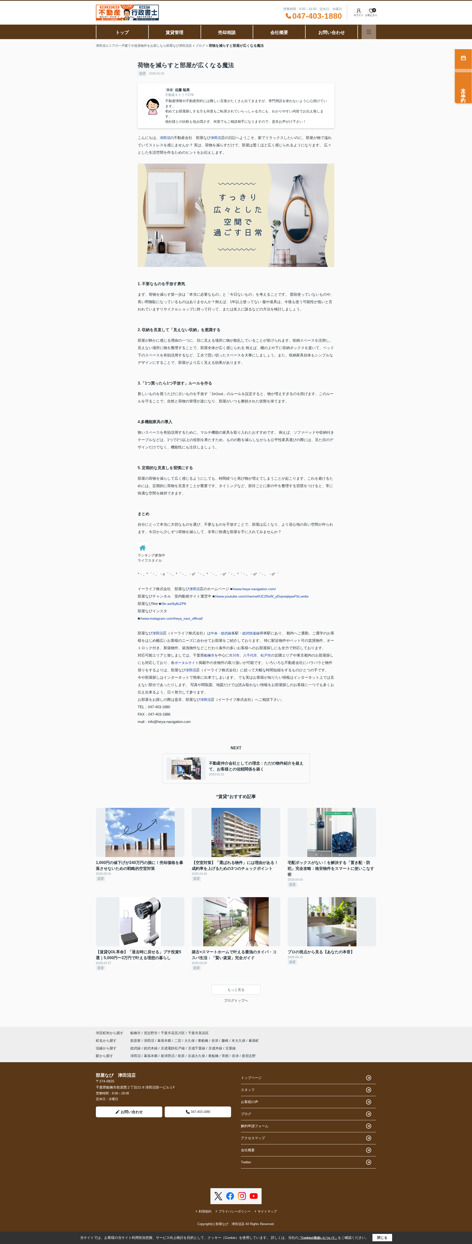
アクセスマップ (253, 1138)
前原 (181, 1056)
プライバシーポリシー (235, 1211)
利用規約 (205, 1211)
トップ (122, 32)
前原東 (136, 1041)
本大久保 (239, 1041)
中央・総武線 (221, 633)
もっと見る (236, 990)
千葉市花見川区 (173, 1033)
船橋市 (209, 655)
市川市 (234, 655)
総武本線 (151, 1048)
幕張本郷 (164, 1041)
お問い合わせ (331, 32)
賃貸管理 (174, 32)
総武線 (136, 1048)
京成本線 (215, 1048)
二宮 (178, 1041)
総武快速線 (251, 633)
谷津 (215, 1041)
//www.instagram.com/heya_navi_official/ (171, 618)
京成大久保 (196, 1056)
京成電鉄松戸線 (173, 1048)
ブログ (246, 1114)
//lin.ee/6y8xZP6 (173, 604)
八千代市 (250, 655)
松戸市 (266, 655)
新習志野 (249, 1056)
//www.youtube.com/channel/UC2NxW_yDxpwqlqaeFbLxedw (262, 596)
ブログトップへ (236, 1000)
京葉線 (230, 1048)
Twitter (246, 1162)
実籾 (225, 1056)
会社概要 (279, 32)
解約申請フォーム (254, 1126)
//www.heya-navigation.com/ (254, 589)
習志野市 (151, 1033)
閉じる (382, 1238)
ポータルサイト (187, 663)
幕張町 (254, 1041)
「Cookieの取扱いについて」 (318, 1238)
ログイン (358, 15)
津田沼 (165, 138)
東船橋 (203, 1041)
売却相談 (227, 32)
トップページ (251, 1078)
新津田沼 (168, 1056)
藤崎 (225, 1041)
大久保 (190, 1041)
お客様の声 (249, 1102)
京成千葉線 (197, 1048)
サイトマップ (267, 1211)
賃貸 (142, 73)
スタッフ (248, 1090)
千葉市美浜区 (198, 1033)
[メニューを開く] (369, 32)
